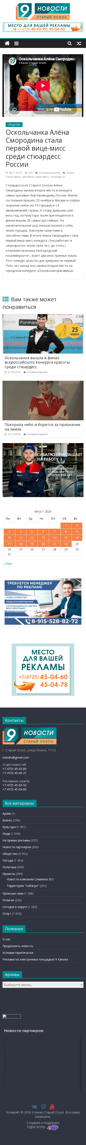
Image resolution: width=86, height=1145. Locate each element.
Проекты (9, 874)
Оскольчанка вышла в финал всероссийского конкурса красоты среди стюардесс (37, 362)
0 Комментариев (49, 172)
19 (32, 544)
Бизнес (7, 820)
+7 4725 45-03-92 (15, 785)
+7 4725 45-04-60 (15, 789)
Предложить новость (18, 946)
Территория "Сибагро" (23, 886)
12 (32, 538)
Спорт (7, 913)
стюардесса (57, 176)
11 (21, 538)
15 (66, 538)
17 (9, 544)
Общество (14, 124)
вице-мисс (42, 176)
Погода (8, 860)
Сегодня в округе (15, 907)
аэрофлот (28, 176)
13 (43, 538)
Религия (8, 900)
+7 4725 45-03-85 (15, 769)
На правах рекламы (16, 840)
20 (43, 544)
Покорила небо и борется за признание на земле (42, 427)
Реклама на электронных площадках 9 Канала (35, 959)
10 (9, 538)
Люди (6, 834)
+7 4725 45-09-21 (15, 773)
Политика (9, 867)
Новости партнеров (17, 847)
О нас (6, 939)
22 (66, 544)
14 (54, 538)
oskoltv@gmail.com (16, 757)
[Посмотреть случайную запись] (78, 43)
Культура (9, 827)
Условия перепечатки (18, 953)
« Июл (8, 563)
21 (54, 544)
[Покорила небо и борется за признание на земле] (43, 383)
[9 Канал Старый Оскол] (7, 43)
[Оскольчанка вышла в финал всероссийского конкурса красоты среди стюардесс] (43, 316)
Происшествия (13, 893)
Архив (7, 813)
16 (77, 538)
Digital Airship (36, 1127)
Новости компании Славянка (27, 879)
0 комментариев (37, 372)
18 (21, 544)
